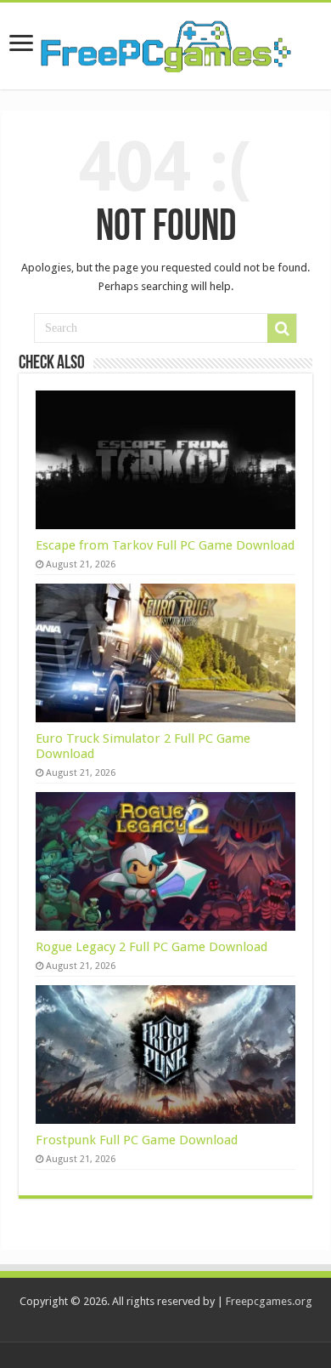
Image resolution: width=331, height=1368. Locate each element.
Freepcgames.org (269, 1301)
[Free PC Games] (165, 42)
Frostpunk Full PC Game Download (137, 1140)
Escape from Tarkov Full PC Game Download (165, 545)
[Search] (281, 328)
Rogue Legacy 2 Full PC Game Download (151, 947)
